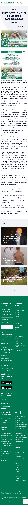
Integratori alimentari (20, 452)
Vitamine (17, 469)
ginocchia (14, 161)
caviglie (5, 161)
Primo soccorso (18, 474)
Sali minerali (18, 476)
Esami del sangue (19, 471)
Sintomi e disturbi (19, 450)
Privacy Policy (10, 501)
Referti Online (4, 416)
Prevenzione (18, 456)
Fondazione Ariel (5, 441)
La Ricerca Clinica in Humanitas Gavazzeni (6, 444)
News (7, 7)
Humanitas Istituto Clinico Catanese (19, 440)
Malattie (17, 323)
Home (3, 7)
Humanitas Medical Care (21, 424)
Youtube (9, 406)
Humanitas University (6, 433)
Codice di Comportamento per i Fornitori (20, 340)
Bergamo (3, 455)
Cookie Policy (16, 501)
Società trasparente (19, 334)
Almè (2, 458)
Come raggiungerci (19, 310)
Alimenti (17, 478)
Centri (16, 318)
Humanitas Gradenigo (20, 435)
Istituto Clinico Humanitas (18, 419)
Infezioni (17, 463)
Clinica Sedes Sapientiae (21, 437)
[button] (25, 3)
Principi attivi (18, 454)
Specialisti (17, 461)
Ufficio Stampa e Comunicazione (19, 349)
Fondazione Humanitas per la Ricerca (6, 436)
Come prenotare (19, 312)
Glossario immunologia (20, 458)
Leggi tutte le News (13, 290)
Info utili (17, 314)
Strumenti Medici (19, 465)
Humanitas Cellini (19, 431)
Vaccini (16, 467)
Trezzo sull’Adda (5, 460)
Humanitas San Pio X (20, 422)
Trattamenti (17, 327)
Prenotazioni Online (6, 414)
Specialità (17, 316)
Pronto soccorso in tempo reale (5, 419)
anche (21, 161)
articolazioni (14, 155)
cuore (15, 143)
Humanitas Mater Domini (21, 426)
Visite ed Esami (18, 325)
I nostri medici (18, 321)
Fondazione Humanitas (6, 439)
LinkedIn (3, 408)
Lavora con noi (18, 331)
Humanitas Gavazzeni (20, 416)
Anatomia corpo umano (20, 480)
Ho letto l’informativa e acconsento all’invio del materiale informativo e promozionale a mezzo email (7, 336)
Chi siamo (17, 308)
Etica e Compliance (19, 336)
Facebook (4, 406)
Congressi (3, 422)
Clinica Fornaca (18, 433)
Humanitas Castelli (19, 428)
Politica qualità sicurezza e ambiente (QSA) (20, 345)
